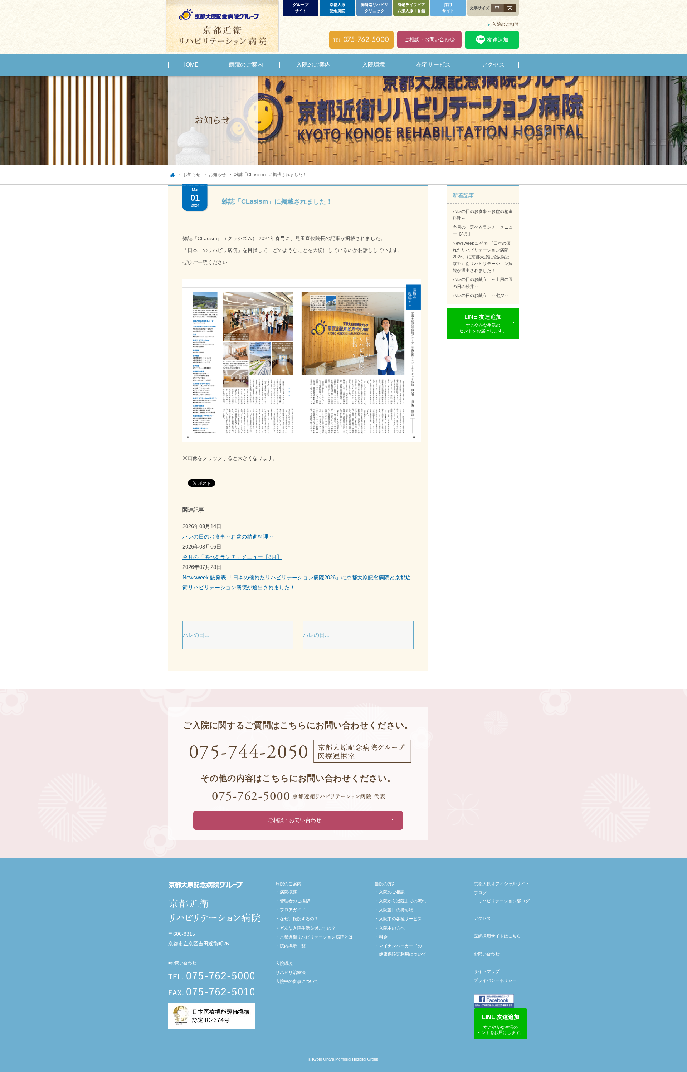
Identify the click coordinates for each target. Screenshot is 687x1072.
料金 (383, 937)
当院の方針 (385, 883)
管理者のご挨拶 (295, 900)
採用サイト (448, 8)
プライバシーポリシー (495, 980)
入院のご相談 (505, 24)
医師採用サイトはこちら (497, 936)
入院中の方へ (392, 928)
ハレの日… (196, 635)
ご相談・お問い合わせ (429, 39)
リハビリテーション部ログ (504, 900)
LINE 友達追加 (483, 323)
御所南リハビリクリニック (374, 8)
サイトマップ (487, 971)
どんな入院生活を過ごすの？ (308, 928)
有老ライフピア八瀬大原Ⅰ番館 (411, 8)
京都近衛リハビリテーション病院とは (316, 937)
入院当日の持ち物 (396, 909)
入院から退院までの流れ (402, 900)
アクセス (482, 918)
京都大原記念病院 (337, 8)
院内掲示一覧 (293, 946)
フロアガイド (293, 909)
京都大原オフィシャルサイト (502, 883)
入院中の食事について (297, 981)
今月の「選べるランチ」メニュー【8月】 (232, 557)
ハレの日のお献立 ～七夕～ (480, 295)
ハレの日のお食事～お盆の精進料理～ (228, 536)
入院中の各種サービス (400, 918)
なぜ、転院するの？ (299, 918)
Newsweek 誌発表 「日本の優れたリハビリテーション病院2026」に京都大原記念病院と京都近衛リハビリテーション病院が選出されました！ (483, 257)
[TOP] (172, 175)
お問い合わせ (487, 953)
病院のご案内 (288, 883)
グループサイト (300, 8)
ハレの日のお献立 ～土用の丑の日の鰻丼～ (483, 283)
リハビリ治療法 (291, 972)
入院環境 (284, 963)
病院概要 (288, 892)
